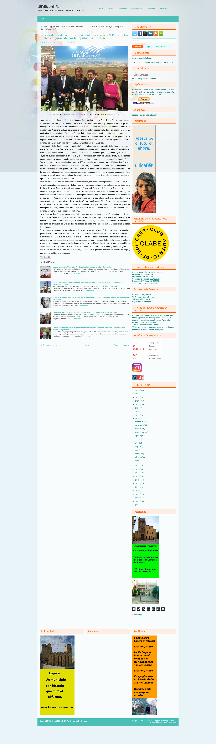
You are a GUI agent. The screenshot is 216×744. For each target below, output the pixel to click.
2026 (137, 390)
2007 (137, 501)
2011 (137, 487)
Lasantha (172, 721)
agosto (138, 436)
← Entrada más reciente (51, 345)
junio (137, 443)
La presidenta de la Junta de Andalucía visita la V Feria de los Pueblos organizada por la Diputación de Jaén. (84, 36)
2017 (137, 466)
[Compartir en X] (46, 257)
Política (111, 8)
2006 (137, 505)
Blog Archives (162, 47)
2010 (137, 490)
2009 (137, 494)
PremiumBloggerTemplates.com (163, 723)
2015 (137, 473)
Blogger (84, 721)
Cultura (163, 8)
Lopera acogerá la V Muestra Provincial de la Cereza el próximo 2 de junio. (82, 267)
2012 (137, 483)
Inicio (101, 8)
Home (43, 26)
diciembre (139, 421)
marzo (137, 454)
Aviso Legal (139, 614)
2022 (137, 404)
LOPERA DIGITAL (48, 6)
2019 (137, 415)
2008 (137, 498)
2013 (137, 480)
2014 (137, 476)
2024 (137, 397)
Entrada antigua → (121, 345)
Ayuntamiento (136, 8)
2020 (137, 412)
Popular (138, 47)
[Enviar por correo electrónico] (41, 257)
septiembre (140, 432)
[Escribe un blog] (43, 257)
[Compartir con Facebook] (49, 257)
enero (137, 461)
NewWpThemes (146, 721)
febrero (138, 457)
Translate (152, 78)
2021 (137, 408)
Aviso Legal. (151, 8)
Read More (78, 273)
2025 (137, 394)
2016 (137, 469)
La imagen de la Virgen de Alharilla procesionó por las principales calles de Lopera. (85, 312)
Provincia (123, 8)
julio (137, 439)
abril (137, 450)
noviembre (139, 425)
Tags (148, 47)
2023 (137, 401)
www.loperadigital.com (51, 42)
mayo (137, 446)
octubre (138, 428)
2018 (137, 419)
